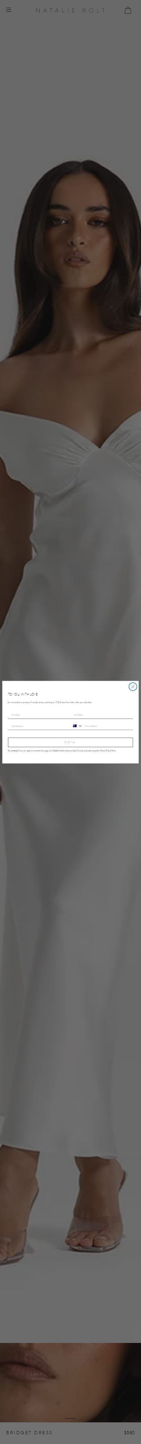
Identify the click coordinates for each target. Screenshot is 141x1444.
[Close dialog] (133, 686)
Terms (114, 751)
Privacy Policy (105, 751)
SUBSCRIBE (70, 742)
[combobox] (76, 725)
